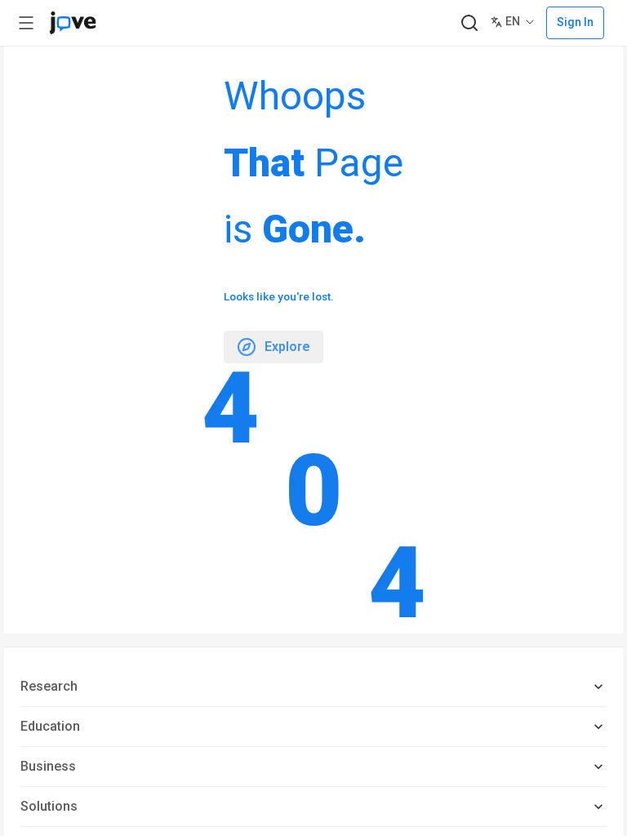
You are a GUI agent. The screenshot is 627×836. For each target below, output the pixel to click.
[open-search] (469, 23)
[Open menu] (26, 23)
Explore (287, 346)
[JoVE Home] (72, 22)
